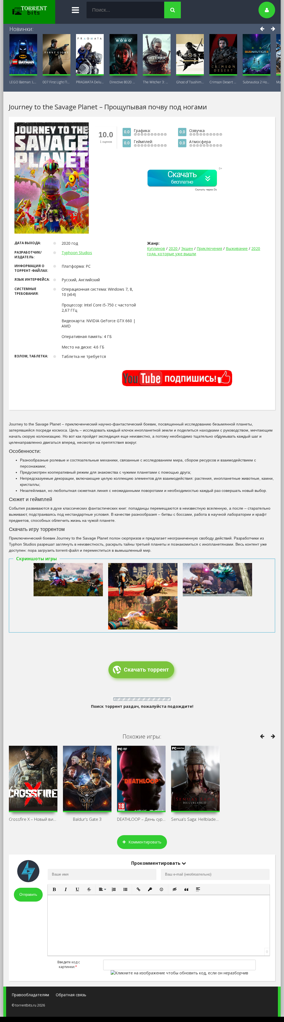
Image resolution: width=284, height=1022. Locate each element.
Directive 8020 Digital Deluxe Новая (123, 82)
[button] (54, 889)
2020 (174, 248)
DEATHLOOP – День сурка (141, 819)
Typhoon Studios (77, 252)
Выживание (237, 248)
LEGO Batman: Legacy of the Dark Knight (23, 82)
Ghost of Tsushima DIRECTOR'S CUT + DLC (190, 82)
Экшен (187, 248)
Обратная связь (71, 994)
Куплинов (156, 248)
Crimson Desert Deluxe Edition (223, 82)
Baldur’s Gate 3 (87, 819)
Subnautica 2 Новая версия (256, 82)
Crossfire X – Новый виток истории (33, 819)
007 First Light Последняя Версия (56, 82)
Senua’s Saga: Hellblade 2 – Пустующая (195, 819)
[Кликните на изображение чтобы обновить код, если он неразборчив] (179, 972)
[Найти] (172, 10)
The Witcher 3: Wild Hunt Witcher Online (157, 82)
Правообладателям (30, 994)
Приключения (209, 248)
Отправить (28, 894)
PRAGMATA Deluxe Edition (90, 82)
